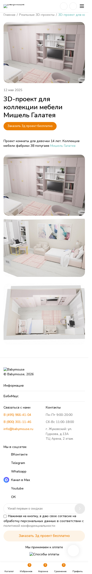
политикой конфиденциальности (29, 525)
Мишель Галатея (62, 146)
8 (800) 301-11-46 (17, 422)
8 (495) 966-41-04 (17, 415)
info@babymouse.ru (18, 429)
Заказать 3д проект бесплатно (30, 126)
